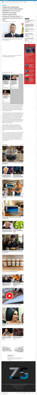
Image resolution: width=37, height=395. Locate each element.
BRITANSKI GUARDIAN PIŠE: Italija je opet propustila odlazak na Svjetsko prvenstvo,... (29, 55)
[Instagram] (19, 388)
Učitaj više (29, 42)
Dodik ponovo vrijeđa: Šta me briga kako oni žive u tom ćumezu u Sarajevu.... (30, 29)
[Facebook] (16, 388)
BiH (5, 5)
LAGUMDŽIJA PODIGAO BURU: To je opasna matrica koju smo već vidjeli (29, 39)
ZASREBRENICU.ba (6, 21)
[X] (21, 388)
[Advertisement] (12, 48)
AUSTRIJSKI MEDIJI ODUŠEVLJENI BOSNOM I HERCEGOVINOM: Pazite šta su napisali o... (32, 66)
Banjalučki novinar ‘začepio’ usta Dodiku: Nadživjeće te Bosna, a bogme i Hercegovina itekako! (29, 25)
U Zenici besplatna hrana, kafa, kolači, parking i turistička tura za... (31, 71)
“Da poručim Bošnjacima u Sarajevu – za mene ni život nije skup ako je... (29, 34)
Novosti (3, 5)
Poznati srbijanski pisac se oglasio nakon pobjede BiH (29, 21)
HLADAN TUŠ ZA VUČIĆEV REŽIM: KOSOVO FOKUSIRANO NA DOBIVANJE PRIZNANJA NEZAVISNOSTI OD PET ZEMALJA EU (18, 350)
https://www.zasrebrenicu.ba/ (10, 356)
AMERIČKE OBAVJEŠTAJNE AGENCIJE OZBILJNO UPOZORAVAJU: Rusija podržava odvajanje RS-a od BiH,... (31, 80)
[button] (34, 2)
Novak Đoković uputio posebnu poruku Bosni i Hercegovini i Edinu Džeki (32, 75)
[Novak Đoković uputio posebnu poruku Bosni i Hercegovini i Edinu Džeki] (27, 75)
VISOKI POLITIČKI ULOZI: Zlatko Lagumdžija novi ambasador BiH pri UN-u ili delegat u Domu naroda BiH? (7, 349)
